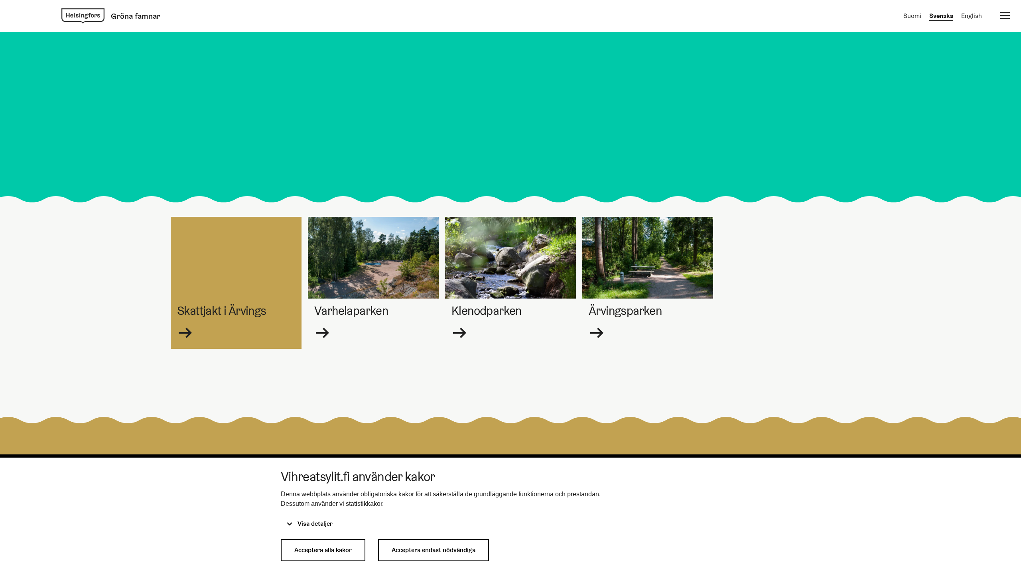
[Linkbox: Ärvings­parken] (647, 283)
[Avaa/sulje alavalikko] (1005, 16)
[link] (82, 16)
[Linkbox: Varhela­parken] (373, 283)
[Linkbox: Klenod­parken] (510, 283)
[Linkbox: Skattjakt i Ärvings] (236, 283)
